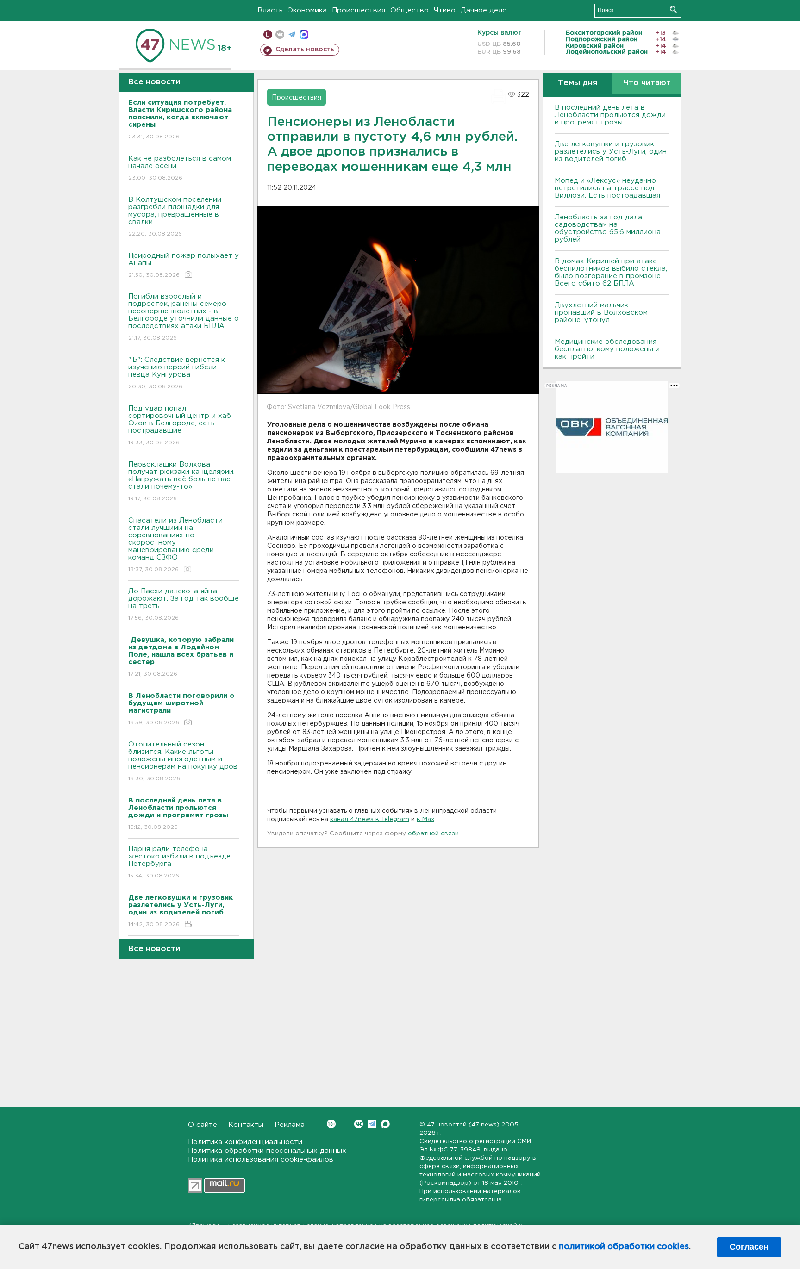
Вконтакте (358, 1124)
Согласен (749, 1246)
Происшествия (358, 10)
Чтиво (445, 10)
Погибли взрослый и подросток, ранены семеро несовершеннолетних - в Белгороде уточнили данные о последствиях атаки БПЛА (183, 317)
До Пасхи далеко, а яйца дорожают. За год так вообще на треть (183, 604)
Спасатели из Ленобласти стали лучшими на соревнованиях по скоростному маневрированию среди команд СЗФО (175, 544)
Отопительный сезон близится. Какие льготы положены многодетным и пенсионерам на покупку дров (183, 761)
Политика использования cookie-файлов (260, 1160)
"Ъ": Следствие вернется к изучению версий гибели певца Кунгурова (176, 373)
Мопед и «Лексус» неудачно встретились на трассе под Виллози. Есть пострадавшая (607, 188)
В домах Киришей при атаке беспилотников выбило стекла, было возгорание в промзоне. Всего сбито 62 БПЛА (611, 272)
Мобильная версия (267, 34)
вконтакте (279, 34)
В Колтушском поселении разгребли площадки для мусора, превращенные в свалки (174, 216)
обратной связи (433, 833)
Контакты (245, 1125)
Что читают (647, 83)
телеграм (292, 34)
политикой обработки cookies (624, 1246)
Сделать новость (304, 49)
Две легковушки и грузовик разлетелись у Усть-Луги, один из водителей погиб (611, 151)
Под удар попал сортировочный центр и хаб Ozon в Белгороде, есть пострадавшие (179, 425)
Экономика (307, 10)
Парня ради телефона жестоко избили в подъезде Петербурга (179, 862)
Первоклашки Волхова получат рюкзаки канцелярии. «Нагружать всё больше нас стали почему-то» (181, 481)
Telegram (372, 1124)
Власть (270, 10)
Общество (409, 10)
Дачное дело (484, 10)
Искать (673, 9)
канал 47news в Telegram (369, 819)
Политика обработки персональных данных (267, 1151)
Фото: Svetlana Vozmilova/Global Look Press (338, 407)
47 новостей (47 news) (463, 1124)
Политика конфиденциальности (245, 1142)
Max (385, 1124)
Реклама (290, 1125)
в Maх (425, 819)
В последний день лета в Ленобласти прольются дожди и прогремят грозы (610, 115)
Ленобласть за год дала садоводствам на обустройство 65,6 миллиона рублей (608, 228)
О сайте (202, 1125)
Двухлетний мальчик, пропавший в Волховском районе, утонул (601, 312)
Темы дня (577, 83)
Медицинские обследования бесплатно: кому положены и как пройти (607, 349)
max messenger (304, 34)
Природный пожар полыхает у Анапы (183, 265)
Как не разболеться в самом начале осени (179, 168)
